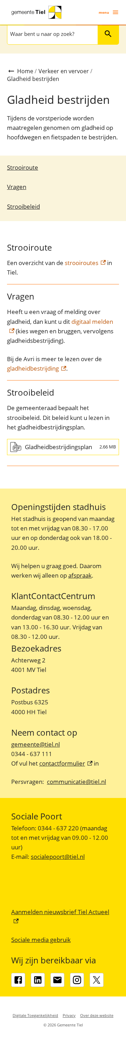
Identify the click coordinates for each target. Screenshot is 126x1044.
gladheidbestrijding (36, 368)
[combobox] (51, 33)
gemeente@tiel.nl (35, 744)
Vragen (16, 187)
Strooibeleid (23, 206)
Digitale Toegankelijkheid (35, 1015)
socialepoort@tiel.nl (58, 857)
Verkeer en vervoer (63, 71)
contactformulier (65, 763)
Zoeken (108, 33)
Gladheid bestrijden (33, 79)
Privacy (69, 1015)
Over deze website (96, 1015)
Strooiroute (22, 167)
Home (25, 71)
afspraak (80, 575)
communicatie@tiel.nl (76, 782)
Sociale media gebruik (41, 940)
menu (104, 12)
